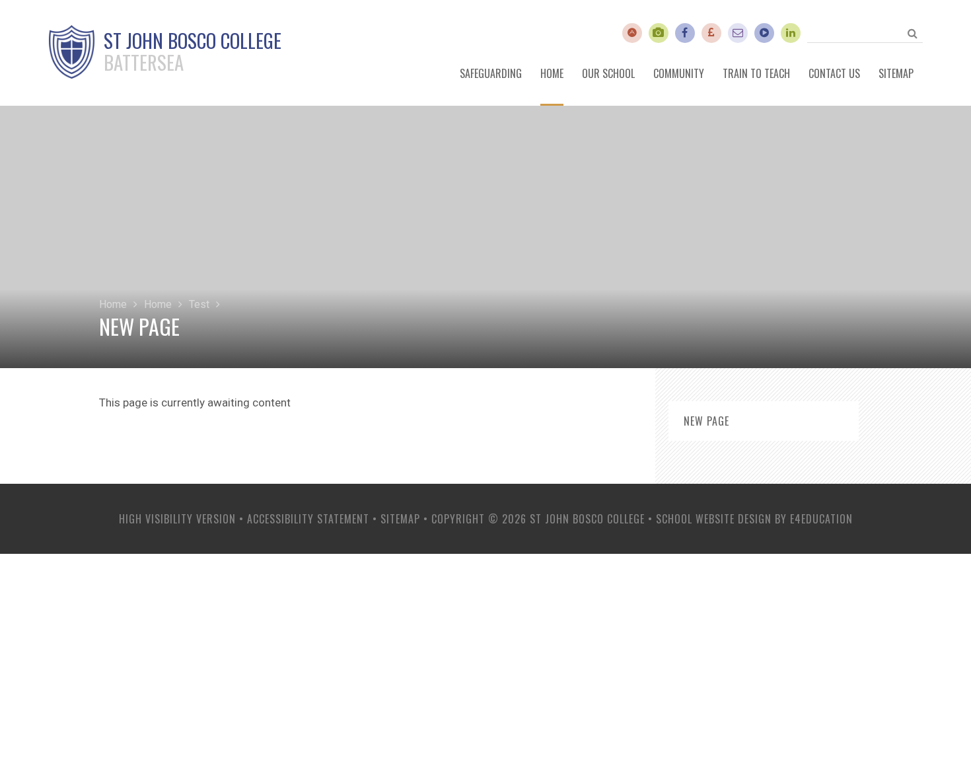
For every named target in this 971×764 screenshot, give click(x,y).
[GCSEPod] (764, 33)
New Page (706, 421)
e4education (821, 519)
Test (199, 304)
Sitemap (400, 519)
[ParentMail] (711, 33)
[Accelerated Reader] (632, 33)
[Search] (913, 33)
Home (113, 304)
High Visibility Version (177, 519)
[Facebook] (685, 33)
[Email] (738, 33)
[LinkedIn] (791, 33)
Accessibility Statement (308, 519)
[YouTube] (658, 33)
